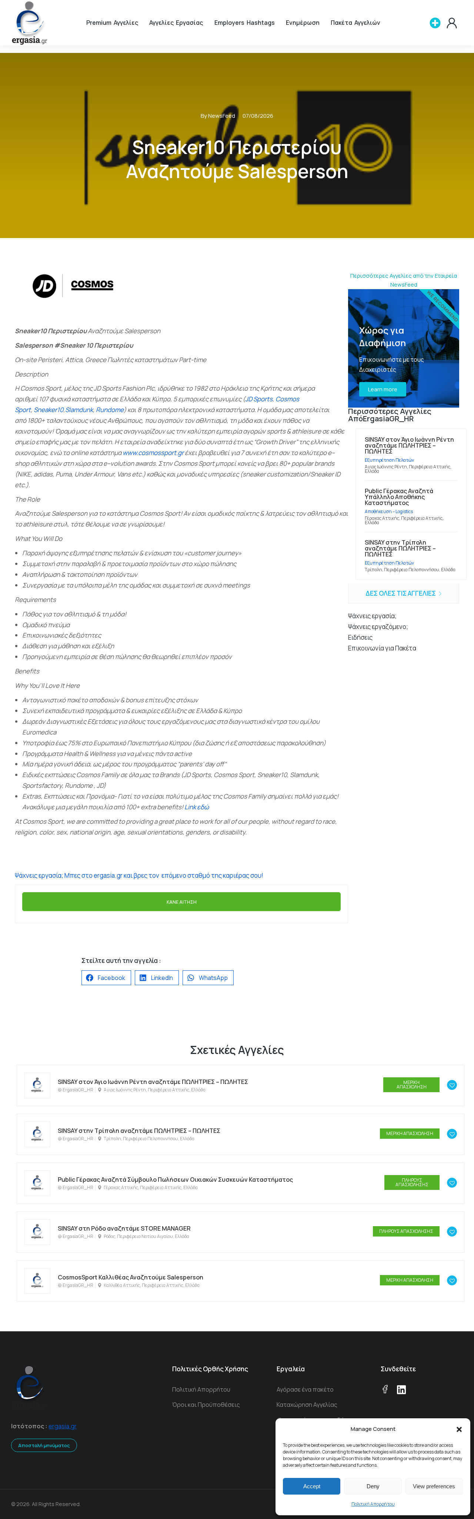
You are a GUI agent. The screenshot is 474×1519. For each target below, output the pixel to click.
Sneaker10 (48, 409)
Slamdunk (79, 409)
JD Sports (259, 399)
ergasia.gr (63, 1426)
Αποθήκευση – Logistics (389, 511)
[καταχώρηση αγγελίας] (435, 23)
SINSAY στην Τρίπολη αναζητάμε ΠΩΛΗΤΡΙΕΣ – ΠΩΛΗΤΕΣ (400, 548)
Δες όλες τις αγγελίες (401, 593)
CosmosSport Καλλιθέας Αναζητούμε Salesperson (130, 1277)
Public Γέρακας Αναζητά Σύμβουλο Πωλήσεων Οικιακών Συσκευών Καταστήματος (175, 1179)
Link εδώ (196, 807)
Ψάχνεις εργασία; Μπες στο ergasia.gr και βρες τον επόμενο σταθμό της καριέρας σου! (139, 875)
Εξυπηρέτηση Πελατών (389, 460)
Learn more (382, 389)
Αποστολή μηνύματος (44, 1445)
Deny (373, 1486)
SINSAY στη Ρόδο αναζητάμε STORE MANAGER (124, 1228)
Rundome (110, 409)
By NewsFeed (218, 116)
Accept (311, 1486)
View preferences (434, 1486)
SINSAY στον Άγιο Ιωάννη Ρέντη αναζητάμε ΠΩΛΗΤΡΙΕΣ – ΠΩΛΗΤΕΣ (409, 445)
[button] (459, 1429)
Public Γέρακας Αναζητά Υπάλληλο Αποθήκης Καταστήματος (399, 497)
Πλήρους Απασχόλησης (411, 1182)
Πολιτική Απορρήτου (373, 1504)
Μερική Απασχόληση (412, 1084)
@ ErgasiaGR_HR (75, 1090)
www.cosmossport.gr (153, 452)
